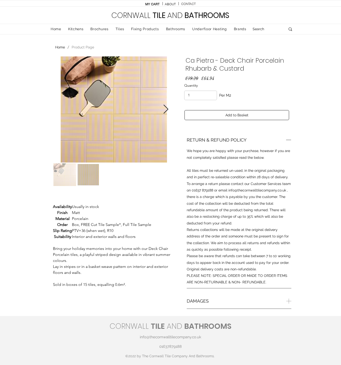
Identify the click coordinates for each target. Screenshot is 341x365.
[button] (120, 29)
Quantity (191, 85)
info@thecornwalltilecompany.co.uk (257, 190)
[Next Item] (166, 109)
